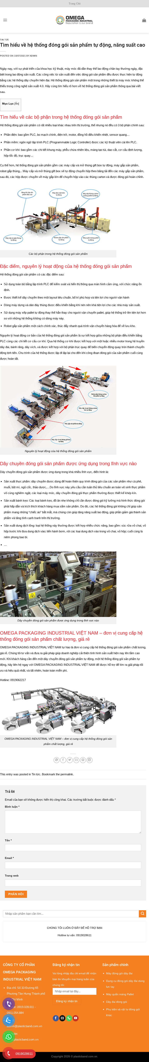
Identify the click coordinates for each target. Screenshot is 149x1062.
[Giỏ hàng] (144, 20)
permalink (67, 774)
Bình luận (12, 806)
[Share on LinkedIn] (90, 760)
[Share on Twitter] (70, 760)
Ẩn (16, 103)
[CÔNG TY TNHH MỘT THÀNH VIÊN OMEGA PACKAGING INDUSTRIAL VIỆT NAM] (74, 20)
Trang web (12, 875)
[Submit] (142, 913)
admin (33, 56)
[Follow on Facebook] (56, 1018)
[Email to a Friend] (76, 760)
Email (9, 858)
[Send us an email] (62, 1018)
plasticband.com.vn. (86, 1056)
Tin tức (4, 40)
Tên (8, 840)
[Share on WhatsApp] (57, 760)
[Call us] (69, 1018)
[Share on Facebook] (63, 760)
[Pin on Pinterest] (83, 760)
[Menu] (5, 20)
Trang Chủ (75, 3)
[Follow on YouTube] (76, 1018)
